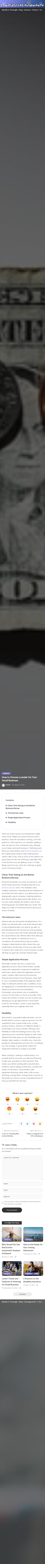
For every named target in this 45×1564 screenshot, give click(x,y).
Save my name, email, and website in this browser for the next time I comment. (22, 1203)
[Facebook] (21, 1123)
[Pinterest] (33, 1123)
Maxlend (32, 938)
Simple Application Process (19, 817)
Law (36, 1274)
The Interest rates (15, 813)
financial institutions (32, 851)
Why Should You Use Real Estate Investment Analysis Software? (11, 1249)
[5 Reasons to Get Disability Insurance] (33, 1268)
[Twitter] (27, 1123)
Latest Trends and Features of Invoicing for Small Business (11, 1281)
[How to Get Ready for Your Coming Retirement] (33, 1234)
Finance (6, 773)
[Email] (40, 1123)
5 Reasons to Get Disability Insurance (32, 1280)
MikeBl (8, 784)
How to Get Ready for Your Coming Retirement (33, 1247)
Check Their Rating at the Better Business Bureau (20, 807)
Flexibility (12, 822)
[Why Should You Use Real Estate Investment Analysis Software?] (12, 1234)
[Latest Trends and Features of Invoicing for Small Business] (12, 1268)
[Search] (40, 3)
